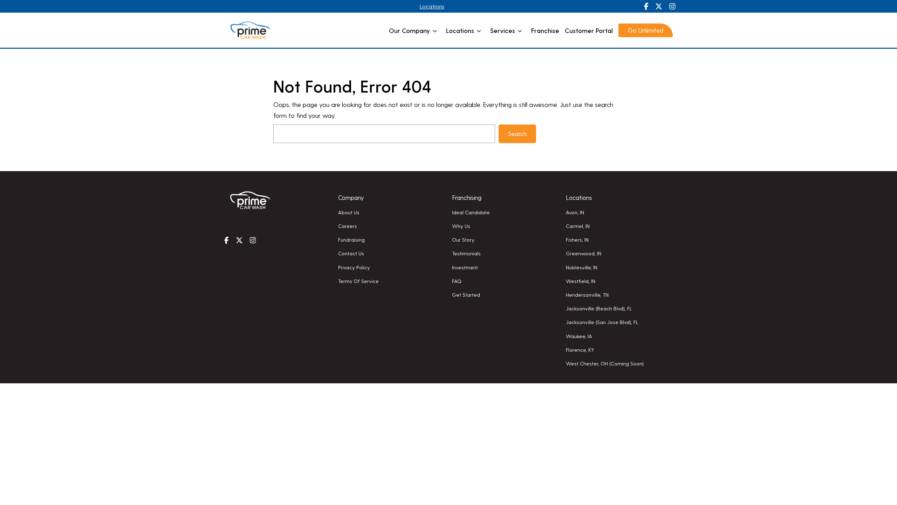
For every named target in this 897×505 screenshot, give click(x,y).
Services (502, 30)
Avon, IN (575, 212)
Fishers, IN (577, 239)
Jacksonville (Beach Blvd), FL (599, 308)
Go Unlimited (645, 30)
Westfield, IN (580, 281)
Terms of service (358, 281)
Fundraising (351, 239)
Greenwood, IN (583, 253)
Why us (461, 226)
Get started (466, 294)
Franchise (545, 30)
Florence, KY (580, 349)
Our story (463, 239)
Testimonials (466, 253)
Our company (409, 30)
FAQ (456, 281)
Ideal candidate (471, 212)
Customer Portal (589, 30)
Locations (432, 6)
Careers (347, 226)
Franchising (466, 197)
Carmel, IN (578, 226)
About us (349, 212)
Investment (465, 267)
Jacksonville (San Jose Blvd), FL (602, 322)
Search (517, 133)
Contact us (351, 253)
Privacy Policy (354, 267)
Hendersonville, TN (587, 294)
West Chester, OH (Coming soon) (605, 363)
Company (351, 197)
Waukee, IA (579, 336)
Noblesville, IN (581, 267)
